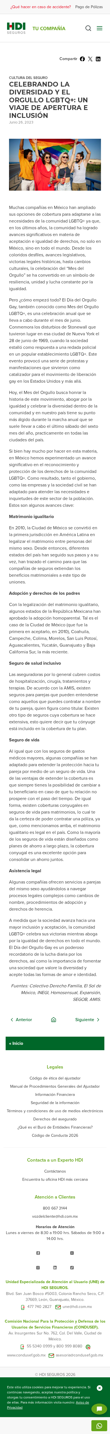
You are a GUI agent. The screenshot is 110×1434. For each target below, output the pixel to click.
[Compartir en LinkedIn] (98, 59)
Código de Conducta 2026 (55, 1135)
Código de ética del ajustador (55, 1078)
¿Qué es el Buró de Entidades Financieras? (55, 1127)
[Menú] (99, 28)
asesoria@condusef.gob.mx (79, 1355)
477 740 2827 (39, 1307)
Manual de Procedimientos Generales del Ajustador (55, 1086)
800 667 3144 (55, 1208)
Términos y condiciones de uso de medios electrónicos (55, 1111)
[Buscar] (88, 28)
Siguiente (84, 1020)
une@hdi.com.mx (77, 1307)
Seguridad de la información (55, 1102)
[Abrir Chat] (99, 1409)
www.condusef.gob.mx (26, 1355)
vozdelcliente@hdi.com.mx (55, 1216)
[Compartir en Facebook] (82, 59)
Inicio (17, 1043)
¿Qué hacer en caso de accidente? (40, 7)
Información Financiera (55, 1094)
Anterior (24, 1020)
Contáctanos (55, 1171)
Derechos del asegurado (55, 1119)
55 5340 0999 (39, 1346)
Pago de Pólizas (89, 7)
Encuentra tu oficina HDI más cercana (55, 1179)
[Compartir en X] (90, 59)
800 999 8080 (69, 1346)
